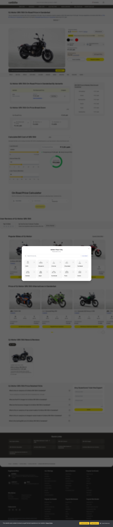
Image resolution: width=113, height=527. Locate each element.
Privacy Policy (49, 523)
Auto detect (85, 256)
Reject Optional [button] (94, 523)
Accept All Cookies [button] (84, 523)
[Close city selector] (89, 248)
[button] (105, 523)
